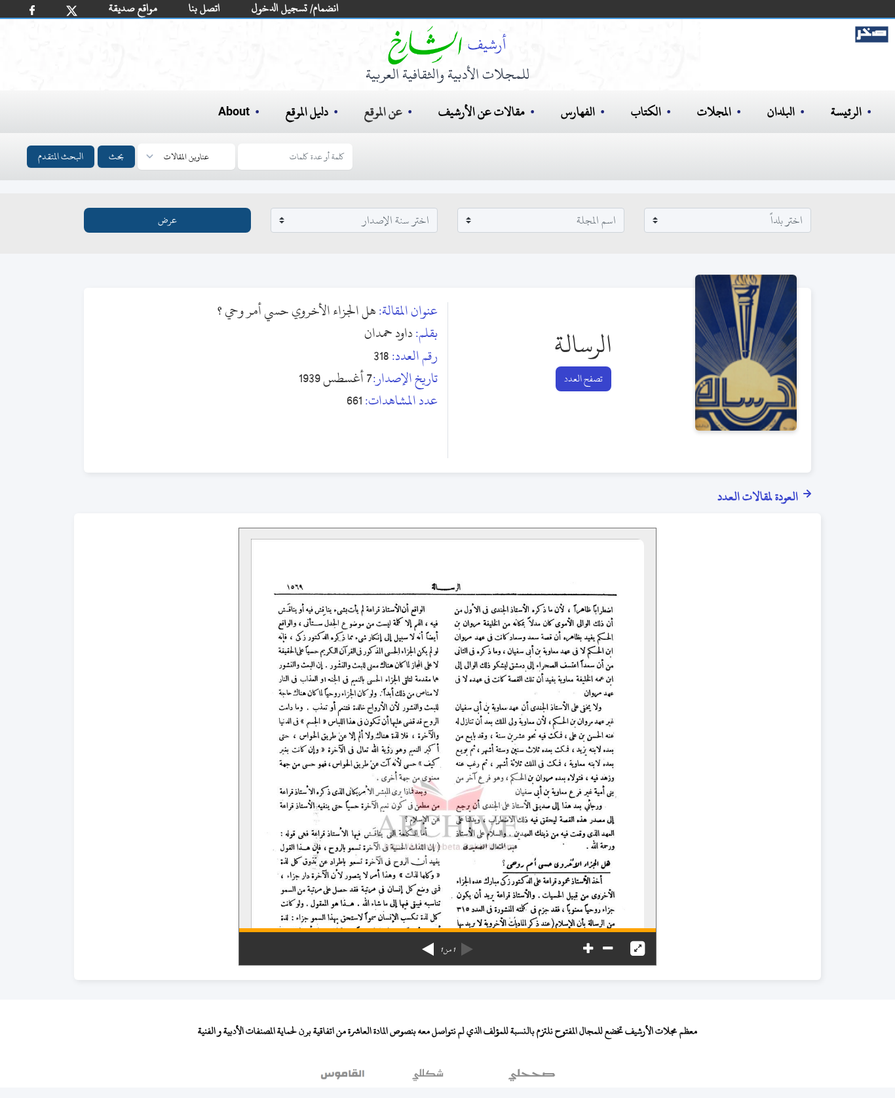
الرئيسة (846, 112)
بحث (116, 156)
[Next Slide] (428, 944)
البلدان (781, 112)
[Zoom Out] (608, 948)
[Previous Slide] (467, 944)
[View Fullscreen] (637, 948)
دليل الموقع (307, 112)
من (447, 949)
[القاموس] (344, 1078)
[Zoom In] (588, 948)
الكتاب (646, 112)
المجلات (714, 112)
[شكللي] (428, 1078)
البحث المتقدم (60, 156)
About (234, 112)
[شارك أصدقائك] (32, 10)
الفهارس (578, 112)
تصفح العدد (583, 378)
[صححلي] (531, 1078)
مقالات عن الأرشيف (481, 112)
